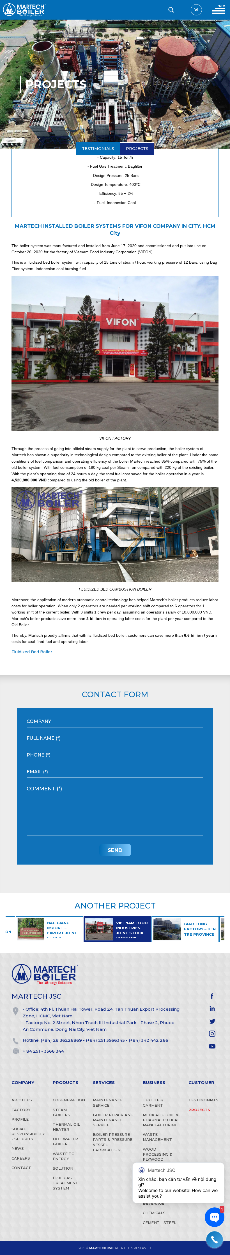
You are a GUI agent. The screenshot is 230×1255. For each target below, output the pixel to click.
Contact (21, 1167)
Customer (201, 1082)
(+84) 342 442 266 (148, 1040)
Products (65, 1082)
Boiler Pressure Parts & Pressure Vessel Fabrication (112, 1142)
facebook (212, 996)
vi (196, 9)
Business (154, 1082)
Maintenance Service (108, 1102)
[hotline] (214, 1239)
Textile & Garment (153, 1102)
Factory (21, 1110)
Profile (20, 1119)
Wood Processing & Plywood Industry (158, 1157)
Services (104, 1082)
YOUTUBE (212, 1046)
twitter (212, 1021)
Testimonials (98, 25)
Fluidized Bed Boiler (32, 651)
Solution (63, 1168)
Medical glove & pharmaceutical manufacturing (161, 1120)
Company (23, 1082)
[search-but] (171, 9)
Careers (21, 1158)
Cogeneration (69, 1100)
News (18, 1148)
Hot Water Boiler (65, 1141)
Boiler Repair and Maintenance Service (113, 1120)
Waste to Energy (64, 1156)
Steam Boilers (61, 1112)
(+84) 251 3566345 (105, 1040)
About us (22, 1100)
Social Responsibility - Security (28, 1134)
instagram (212, 1033)
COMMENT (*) (44, 788)
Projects (137, 25)
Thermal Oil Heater (66, 1127)
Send (115, 850)
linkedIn (212, 1008)
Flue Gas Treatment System (65, 1183)
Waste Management (157, 1137)
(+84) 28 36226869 (61, 1040)
